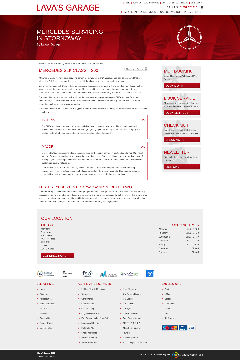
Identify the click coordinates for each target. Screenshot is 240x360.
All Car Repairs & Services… (136, 342)
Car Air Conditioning (132, 294)
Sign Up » (172, 166)
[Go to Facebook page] (202, 7)
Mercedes (169, 304)
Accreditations (151, 3)
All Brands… (170, 318)
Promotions (192, 12)
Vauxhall (168, 308)
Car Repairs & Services (139, 12)
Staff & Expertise (170, 3)
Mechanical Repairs (90, 323)
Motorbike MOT (88, 328)
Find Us (184, 3)
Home (127, 3)
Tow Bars (127, 333)
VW (166, 313)
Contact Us (196, 3)
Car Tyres (127, 308)
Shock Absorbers (89, 333)
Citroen (168, 299)
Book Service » (177, 112)
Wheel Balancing (89, 342)
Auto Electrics (129, 289)
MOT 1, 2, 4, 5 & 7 (131, 323)
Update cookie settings (46, 356)
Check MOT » (174, 139)
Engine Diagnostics (90, 313)
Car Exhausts (87, 304)
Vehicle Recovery (89, 338)
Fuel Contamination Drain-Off (94, 318)
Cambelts (85, 294)
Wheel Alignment (130, 338)
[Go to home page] (68, 7)
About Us (137, 3)
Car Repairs (128, 304)
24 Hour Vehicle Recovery (93, 289)
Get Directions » (55, 255)
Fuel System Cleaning (133, 318)
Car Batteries (87, 299)
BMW (167, 294)
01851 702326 (182, 7)
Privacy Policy (46, 323)
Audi (167, 289)
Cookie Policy (46, 328)
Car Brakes (128, 299)
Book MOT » (174, 85)
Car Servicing (170, 12)
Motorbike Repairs (131, 328)
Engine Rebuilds (130, 313)
